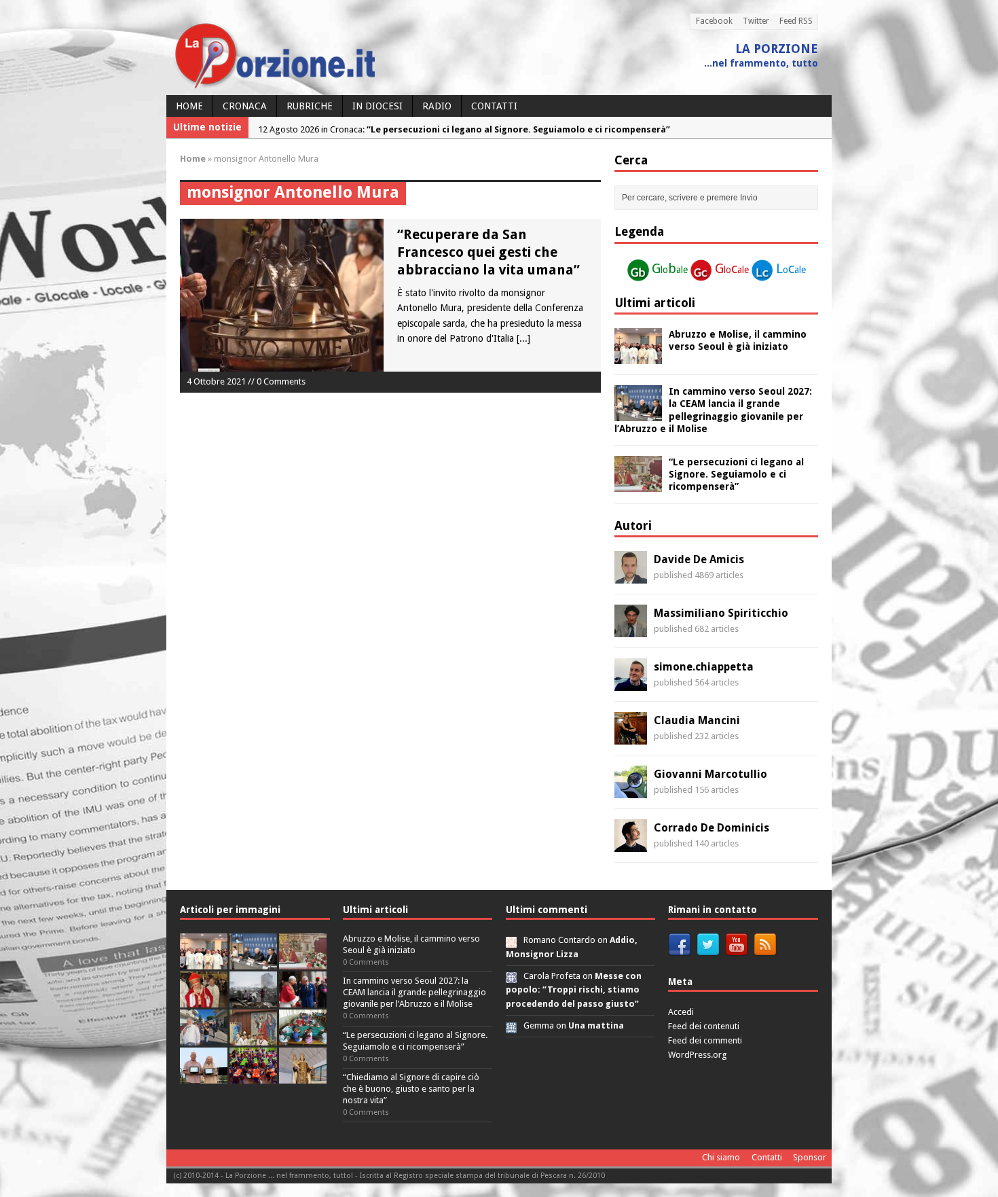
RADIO (436, 106)
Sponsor (809, 1157)
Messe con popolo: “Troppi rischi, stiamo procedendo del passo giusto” (574, 990)
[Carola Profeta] (511, 976)
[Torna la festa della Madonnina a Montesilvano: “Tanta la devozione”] (203, 1038)
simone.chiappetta (704, 666)
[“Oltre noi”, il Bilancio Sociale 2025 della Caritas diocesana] (253, 1076)
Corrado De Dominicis (711, 827)
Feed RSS (796, 21)
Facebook (714, 21)
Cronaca (245, 106)
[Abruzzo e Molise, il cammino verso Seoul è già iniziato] (638, 356)
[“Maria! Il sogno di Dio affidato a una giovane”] (303, 1076)
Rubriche (310, 106)
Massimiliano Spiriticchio (721, 613)
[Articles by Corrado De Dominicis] (630, 844)
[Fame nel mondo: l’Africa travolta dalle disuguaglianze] (303, 1038)
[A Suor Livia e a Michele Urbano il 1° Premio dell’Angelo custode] (203, 1076)
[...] (523, 338)
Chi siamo (721, 1157)
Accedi (681, 1012)
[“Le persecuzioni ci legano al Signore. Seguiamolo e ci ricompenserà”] (638, 484)
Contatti (494, 106)
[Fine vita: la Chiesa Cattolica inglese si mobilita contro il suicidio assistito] (303, 1000)
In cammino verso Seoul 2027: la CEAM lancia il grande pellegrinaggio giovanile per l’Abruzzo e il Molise (414, 992)
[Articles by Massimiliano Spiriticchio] (630, 629)
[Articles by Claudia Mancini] (630, 737)
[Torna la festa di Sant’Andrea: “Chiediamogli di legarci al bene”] (253, 1038)
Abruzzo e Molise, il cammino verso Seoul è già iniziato (411, 944)
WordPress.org (697, 1055)
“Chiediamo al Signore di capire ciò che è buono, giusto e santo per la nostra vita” (411, 1088)
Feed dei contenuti (703, 1026)
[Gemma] (511, 1025)
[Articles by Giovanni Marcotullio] (630, 790)
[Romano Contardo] (511, 940)
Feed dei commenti (705, 1040)
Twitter (756, 21)
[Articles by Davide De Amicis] (630, 576)
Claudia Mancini (697, 720)
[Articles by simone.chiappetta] (630, 683)
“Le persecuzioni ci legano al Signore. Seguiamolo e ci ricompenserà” (736, 474)
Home (189, 106)
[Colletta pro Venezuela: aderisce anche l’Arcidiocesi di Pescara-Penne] (253, 1000)
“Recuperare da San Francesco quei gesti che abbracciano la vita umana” (488, 252)
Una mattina (596, 1025)
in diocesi (377, 106)
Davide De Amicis (699, 559)
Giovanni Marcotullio (710, 774)
